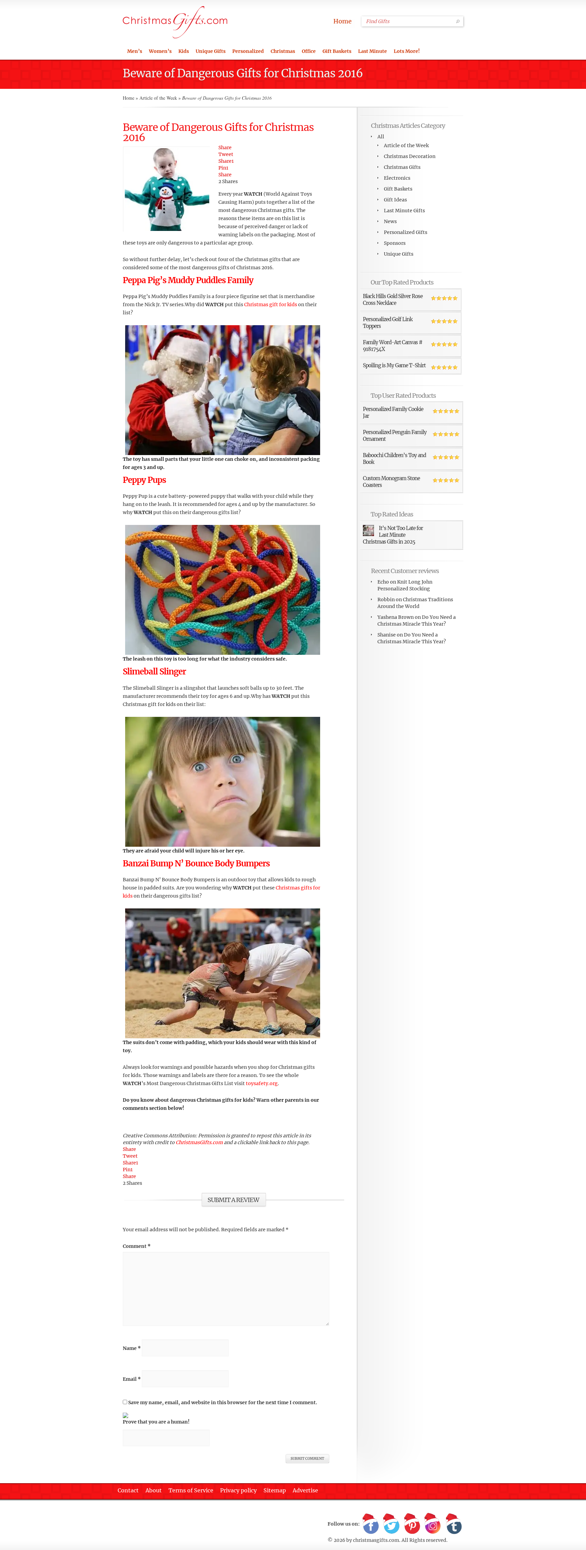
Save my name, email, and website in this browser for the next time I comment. (222, 1402)
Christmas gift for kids (270, 304)
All (380, 137)
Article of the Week (158, 98)
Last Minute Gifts (404, 211)
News (390, 221)
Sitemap (274, 1490)
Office (309, 51)
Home (342, 21)
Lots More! (407, 51)
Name (132, 1348)
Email (132, 1379)
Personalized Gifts (405, 232)
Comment (137, 1246)
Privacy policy (238, 1490)
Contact (128, 1490)
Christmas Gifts (402, 167)
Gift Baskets (337, 51)
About (153, 1490)
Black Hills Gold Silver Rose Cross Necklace (393, 299)
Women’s (160, 51)
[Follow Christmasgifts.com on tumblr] (453, 1524)
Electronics (397, 178)
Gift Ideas (395, 200)
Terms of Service (191, 1490)
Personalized (248, 51)
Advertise (305, 1490)
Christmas (283, 51)
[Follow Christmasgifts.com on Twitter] (391, 1524)
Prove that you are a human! (156, 1422)
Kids (183, 51)
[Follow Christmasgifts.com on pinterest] (412, 1524)
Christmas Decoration (409, 156)
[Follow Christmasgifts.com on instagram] (433, 1524)
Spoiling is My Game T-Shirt (394, 365)
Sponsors (395, 243)
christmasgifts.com (376, 1540)
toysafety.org (262, 1083)
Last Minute (372, 51)
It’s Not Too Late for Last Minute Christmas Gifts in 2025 (393, 535)
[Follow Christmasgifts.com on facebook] (370, 1524)
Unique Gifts (211, 51)
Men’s (134, 51)
